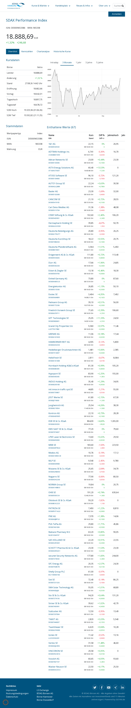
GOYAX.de (120, 699)
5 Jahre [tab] (99, 62)
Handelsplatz (61, 5)
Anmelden (117, 14)
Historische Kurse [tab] (62, 51)
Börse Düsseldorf (45, 700)
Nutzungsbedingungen (17, 693)
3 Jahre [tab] (88, 62)
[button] (5, 702)
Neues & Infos (83, 5)
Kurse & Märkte (39, 5)
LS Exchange (43, 690)
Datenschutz (12, 696)
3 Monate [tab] (67, 62)
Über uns (103, 5)
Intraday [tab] (54, 62)
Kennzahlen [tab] (27, 51)
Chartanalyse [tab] (43, 51)
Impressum (11, 690)
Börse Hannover (45, 696)
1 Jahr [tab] (78, 62)
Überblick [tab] (12, 51)
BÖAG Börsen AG (45, 693)
